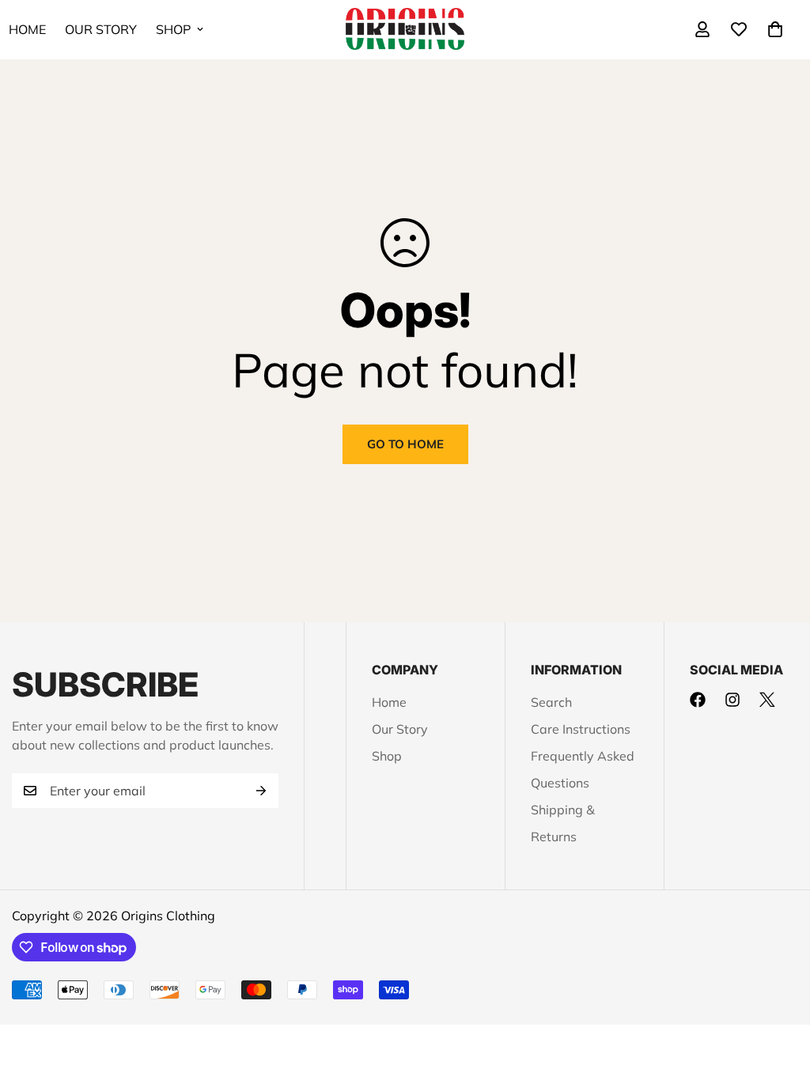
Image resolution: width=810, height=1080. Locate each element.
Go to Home (405, 443)
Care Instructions (580, 729)
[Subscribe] (261, 790)
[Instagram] (732, 700)
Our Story (101, 29)
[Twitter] (767, 700)
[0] (775, 29)
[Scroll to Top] (779, 994)
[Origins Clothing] (405, 29)
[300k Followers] (698, 700)
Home (389, 702)
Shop (173, 29)
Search (551, 702)
